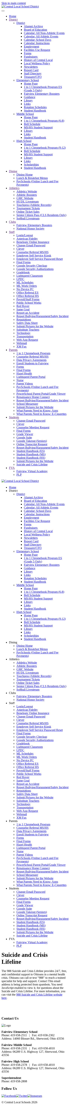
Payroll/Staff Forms (27, 299)
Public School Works (28, 302)
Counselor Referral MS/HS (32, 252)
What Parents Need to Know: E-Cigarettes (41, 413)
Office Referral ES (27, 292)
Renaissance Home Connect (33, 397)
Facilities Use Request (37, 49)
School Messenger (27, 403)
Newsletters (31, 66)
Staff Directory (32, 73)
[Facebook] (8, 1095)
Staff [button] (12, 703)
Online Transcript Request (31, 444)
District (13, 19)
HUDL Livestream (27, 201)
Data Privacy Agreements (31, 360)
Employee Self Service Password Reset (39, 258)
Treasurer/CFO (33, 76)
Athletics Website (26, 191)
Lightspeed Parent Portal (30, 376)
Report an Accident (27, 312)
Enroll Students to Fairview (32, 363)
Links (27, 103)
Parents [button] (13, 821)
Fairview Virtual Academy (32, 471)
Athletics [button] (14, 659)
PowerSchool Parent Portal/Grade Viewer (41, 393)
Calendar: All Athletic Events (41, 36)
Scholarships (31, 164)
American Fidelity (27, 238)
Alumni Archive (33, 26)
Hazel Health (24, 373)
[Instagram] (34, 1095)
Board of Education (35, 29)
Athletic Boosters (26, 194)
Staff (12, 231)
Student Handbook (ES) (30, 451)
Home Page (31, 83)
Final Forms (23, 262)
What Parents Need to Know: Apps (37, 410)
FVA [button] (12, 939)
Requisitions (23, 319)
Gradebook (23, 272)
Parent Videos (24, 383)
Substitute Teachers (27, 329)
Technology (23, 333)
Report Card (31, 70)
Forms (27, 53)
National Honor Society (30, 228)
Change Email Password (30, 245)
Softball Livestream (27, 218)
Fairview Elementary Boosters (42, 93)
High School (23, 140)
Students (14, 417)
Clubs (12, 221)
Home (12, 16)
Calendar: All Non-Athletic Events (44, 33)
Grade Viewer (24, 434)
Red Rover (22, 306)
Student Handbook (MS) (31, 454)
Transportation (24, 336)
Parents (13, 349)
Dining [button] (13, 642)
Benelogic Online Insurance (32, 242)
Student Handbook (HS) (30, 457)
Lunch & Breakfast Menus (32, 178)
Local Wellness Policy (37, 63)
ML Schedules (24, 282)
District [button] (13, 490)
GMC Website (24, 198)
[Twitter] (21, 1095)
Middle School (25, 114)
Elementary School (27, 80)
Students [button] (14, 888)
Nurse (20, 380)
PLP (19, 474)
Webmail (21, 343)
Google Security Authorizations (35, 269)
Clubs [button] (12, 692)
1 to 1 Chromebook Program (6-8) (44, 120)
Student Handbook (35, 110)
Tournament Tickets (28, 208)
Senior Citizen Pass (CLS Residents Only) (41, 215)
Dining (13, 171)
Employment (31, 46)
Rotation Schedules (35, 107)
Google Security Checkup (31, 265)
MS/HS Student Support (38, 127)
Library (28, 100)
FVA (12, 467)
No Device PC (25, 289)
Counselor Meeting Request (32, 427)
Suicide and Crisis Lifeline (32, 464)
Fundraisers (31, 56)
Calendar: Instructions (37, 43)
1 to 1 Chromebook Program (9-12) (45, 147)
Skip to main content (13, 3)
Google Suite (24, 437)
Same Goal (22, 309)
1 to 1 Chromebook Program (33, 353)
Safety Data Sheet (27, 322)
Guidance (29, 97)
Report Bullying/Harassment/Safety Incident (42, 316)
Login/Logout (24, 235)
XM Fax (21, 346)
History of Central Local (38, 60)
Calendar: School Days (37, 39)
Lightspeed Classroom (29, 275)
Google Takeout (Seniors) (31, 440)
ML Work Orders (26, 285)
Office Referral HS (27, 296)
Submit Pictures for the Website (34, 326)
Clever (20, 248)
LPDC (20, 279)
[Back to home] (20, 6)
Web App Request (27, 339)
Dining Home (24, 174)
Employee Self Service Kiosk (33, 255)
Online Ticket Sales (27, 211)
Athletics (14, 188)
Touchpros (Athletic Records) (33, 205)
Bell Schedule (32, 124)
